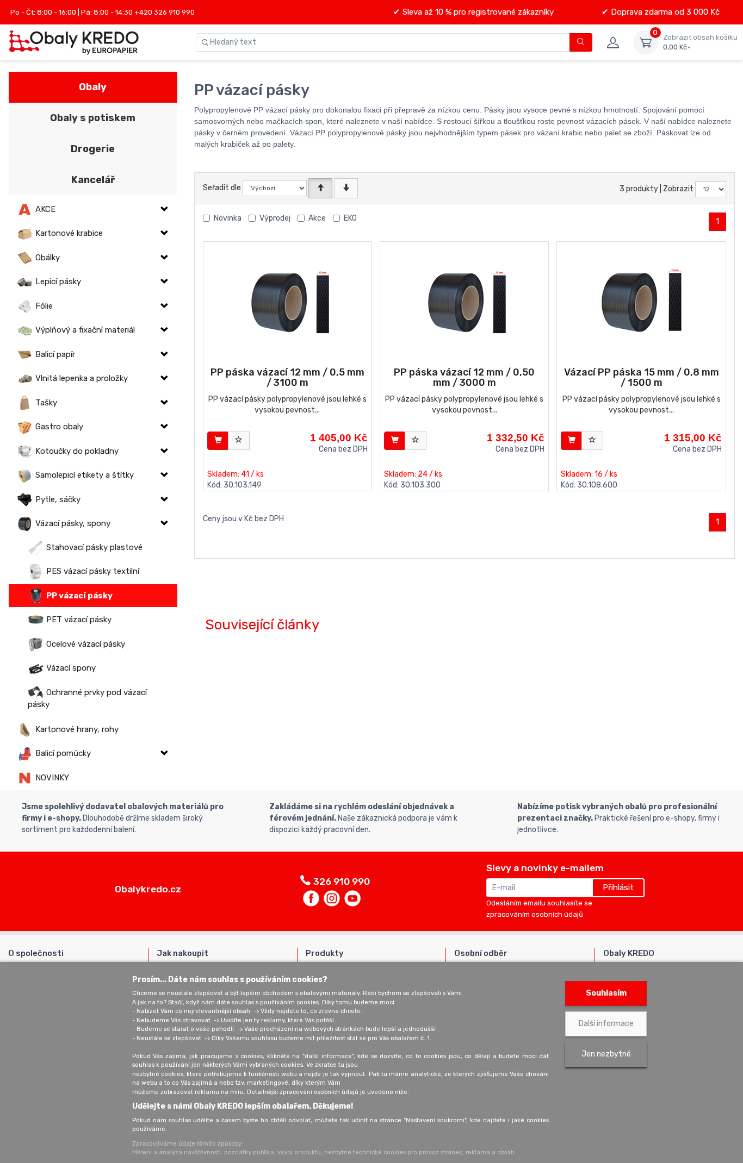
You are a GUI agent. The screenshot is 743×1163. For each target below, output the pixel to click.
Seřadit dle (222, 187)
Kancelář (93, 180)
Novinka (228, 218)
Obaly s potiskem (92, 118)
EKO (350, 218)
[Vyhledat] (581, 42)
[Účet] (612, 42)
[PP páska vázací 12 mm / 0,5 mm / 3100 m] (287, 299)
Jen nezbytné (606, 1054)
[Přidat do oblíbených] (239, 441)
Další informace (606, 1023)
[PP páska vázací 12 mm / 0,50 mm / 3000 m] (464, 299)
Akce (317, 218)
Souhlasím (606, 993)
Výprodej (274, 218)
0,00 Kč (700, 42)
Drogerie (93, 149)
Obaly (93, 87)
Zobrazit (678, 188)
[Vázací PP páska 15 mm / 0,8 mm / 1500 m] (641, 299)
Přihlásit (618, 887)
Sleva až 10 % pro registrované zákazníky (477, 12)
